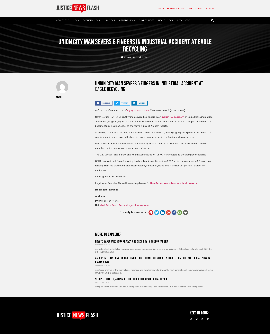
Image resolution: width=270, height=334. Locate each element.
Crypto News (146, 20)
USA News (109, 20)
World (210, 8)
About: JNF (62, 20)
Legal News (183, 20)
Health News (165, 20)
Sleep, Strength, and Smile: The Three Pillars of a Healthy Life (132, 279)
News (76, 20)
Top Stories (195, 8)
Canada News (127, 20)
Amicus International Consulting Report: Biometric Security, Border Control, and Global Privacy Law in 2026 (152, 260)
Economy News (91, 20)
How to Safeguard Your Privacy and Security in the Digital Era (131, 241)
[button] (212, 20)
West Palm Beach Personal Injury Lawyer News (124, 205)
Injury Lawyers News (138, 110)
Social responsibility (171, 8)
